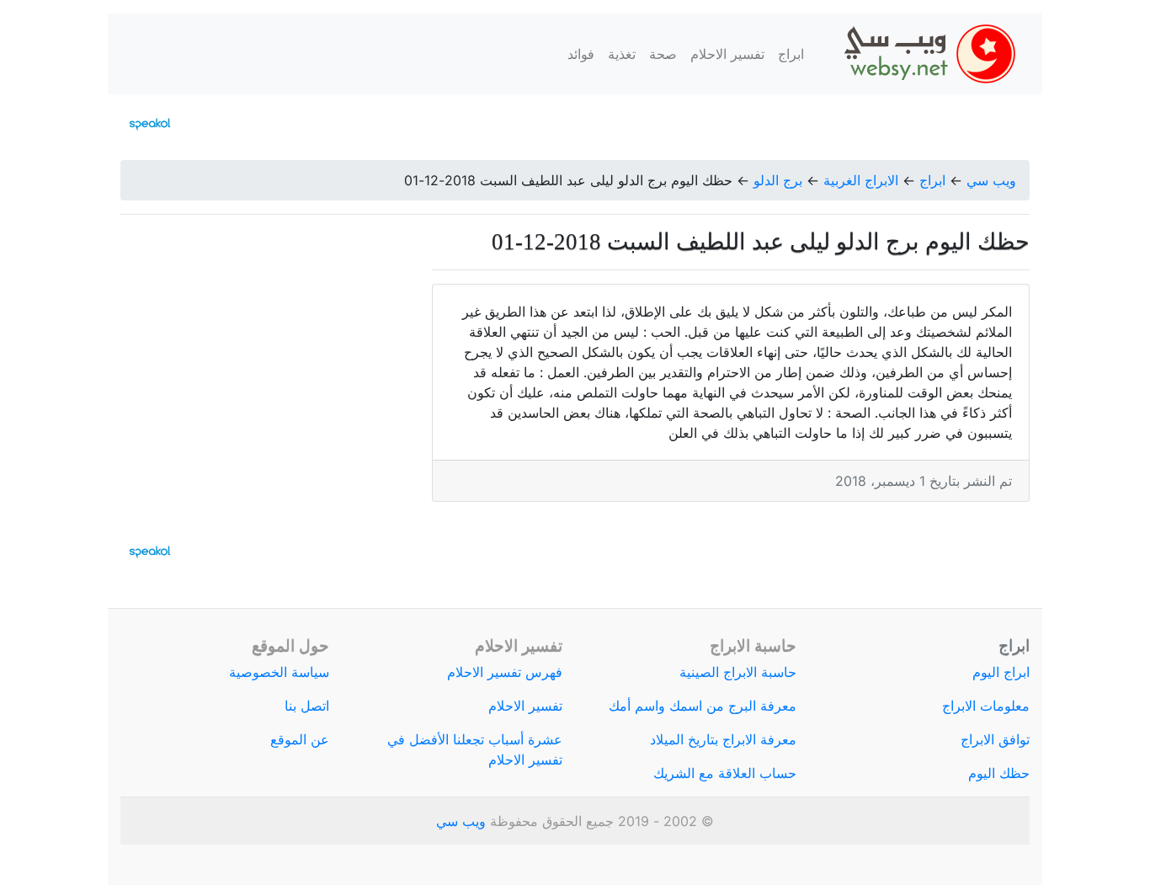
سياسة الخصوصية (279, 672)
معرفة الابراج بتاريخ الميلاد (723, 739)
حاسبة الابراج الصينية (737, 672)
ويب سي (991, 180)
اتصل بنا (307, 705)
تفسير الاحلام (727, 53)
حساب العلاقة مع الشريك (724, 773)
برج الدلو (777, 180)
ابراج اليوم (1001, 672)
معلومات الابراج (986, 705)
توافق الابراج (995, 739)
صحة (663, 53)
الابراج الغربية (860, 180)
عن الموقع (299, 739)
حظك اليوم (999, 773)
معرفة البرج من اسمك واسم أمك (702, 705)
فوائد (580, 53)
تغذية (622, 53)
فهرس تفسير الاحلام (504, 672)
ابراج (791, 53)
